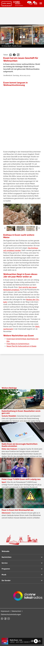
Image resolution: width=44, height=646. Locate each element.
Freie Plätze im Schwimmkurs (18, 344)
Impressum (5, 611)
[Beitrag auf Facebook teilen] (14, 55)
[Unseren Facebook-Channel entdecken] (5, 618)
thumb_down (32, 641)
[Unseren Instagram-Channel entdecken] (8, 618)
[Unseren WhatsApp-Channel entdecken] (2, 618)
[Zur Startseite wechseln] (6, 4)
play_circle (35, 641)
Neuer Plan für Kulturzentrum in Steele (21, 346)
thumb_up (39, 641)
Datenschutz (16, 611)
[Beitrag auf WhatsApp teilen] (10, 55)
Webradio (5, 551)
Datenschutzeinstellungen (11, 614)
